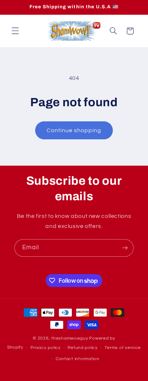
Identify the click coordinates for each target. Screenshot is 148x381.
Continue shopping (74, 130)
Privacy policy (46, 348)
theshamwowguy (69, 338)
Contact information (78, 359)
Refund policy (83, 348)
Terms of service (123, 348)
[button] (15, 31)
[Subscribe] (125, 248)
